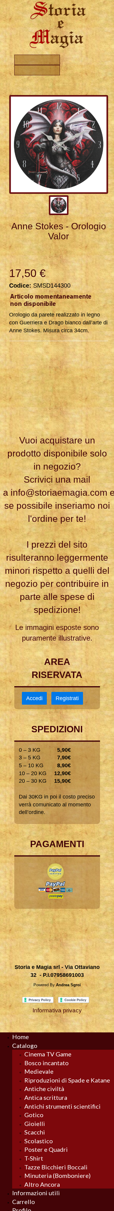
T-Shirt (33, 1158)
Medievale (39, 1071)
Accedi (34, 698)
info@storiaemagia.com (59, 492)
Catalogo (24, 1045)
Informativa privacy (57, 1010)
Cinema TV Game (47, 1054)
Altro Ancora (42, 1184)
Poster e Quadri (46, 1149)
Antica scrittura (45, 1097)
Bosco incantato (46, 1062)
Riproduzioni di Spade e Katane (67, 1080)
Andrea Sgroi (68, 985)
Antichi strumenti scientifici (62, 1106)
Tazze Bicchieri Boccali (56, 1167)
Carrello (23, 1201)
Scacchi (34, 1132)
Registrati (67, 698)
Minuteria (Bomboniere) (57, 1175)
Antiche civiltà (44, 1088)
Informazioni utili (36, 1192)
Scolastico (38, 1140)
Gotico (33, 1114)
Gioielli (34, 1123)
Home (20, 1036)
